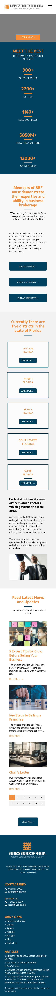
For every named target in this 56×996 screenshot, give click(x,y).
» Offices (9, 924)
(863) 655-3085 (15, 888)
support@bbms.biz (17, 904)
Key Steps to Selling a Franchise (21, 962)
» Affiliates (10, 932)
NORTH (28, 378)
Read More (14, 679)
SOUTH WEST (28, 440)
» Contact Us (11, 943)
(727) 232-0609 (15, 901)
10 (30, 803)
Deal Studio (11, 991)
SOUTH (28, 409)
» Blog (8, 939)
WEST (28, 471)
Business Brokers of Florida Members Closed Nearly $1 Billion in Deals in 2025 (27, 971)
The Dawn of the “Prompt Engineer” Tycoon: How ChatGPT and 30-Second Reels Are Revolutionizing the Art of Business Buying (27, 979)
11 (36, 803)
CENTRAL (28, 348)
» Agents (9, 928)
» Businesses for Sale (15, 921)
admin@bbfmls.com (17, 891)
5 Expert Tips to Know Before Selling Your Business (25, 655)
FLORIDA (28, 351)
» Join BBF (10, 935)
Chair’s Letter (19, 772)
